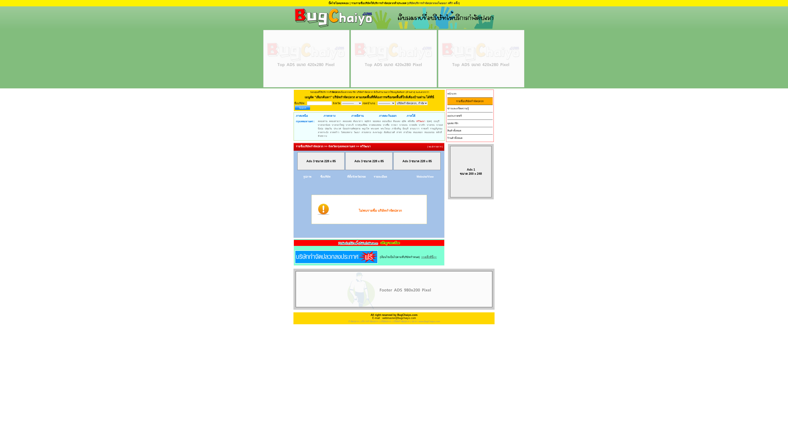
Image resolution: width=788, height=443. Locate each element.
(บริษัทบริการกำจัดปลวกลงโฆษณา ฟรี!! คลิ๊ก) (433, 3)
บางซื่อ (386, 125)
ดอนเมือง (387, 121)
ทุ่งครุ (429, 121)
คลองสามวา (335, 121)
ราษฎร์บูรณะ (436, 128)
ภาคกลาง (330, 115)
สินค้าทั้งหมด (454, 130)
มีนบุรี (405, 128)
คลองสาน (323, 121)
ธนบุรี (436, 121)
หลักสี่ (439, 132)
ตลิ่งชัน (411, 121)
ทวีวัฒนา (420, 121)
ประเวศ (337, 128)
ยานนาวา (414, 128)
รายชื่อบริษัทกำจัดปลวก (470, 101)
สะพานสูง (377, 132)
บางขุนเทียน (361, 125)
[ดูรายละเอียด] (369, 244)
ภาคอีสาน (357, 115)
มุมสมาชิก (452, 123)
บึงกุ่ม (320, 128)
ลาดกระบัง (323, 132)
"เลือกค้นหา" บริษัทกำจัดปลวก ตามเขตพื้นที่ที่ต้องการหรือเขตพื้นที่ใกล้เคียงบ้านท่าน (370, 97)
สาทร (399, 132)
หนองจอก (418, 132)
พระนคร (375, 128)
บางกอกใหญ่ (338, 125)
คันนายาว (358, 121)
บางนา (394, 125)
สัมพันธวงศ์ (389, 132)
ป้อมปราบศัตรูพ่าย (351, 128)
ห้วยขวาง (322, 136)
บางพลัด (413, 125)
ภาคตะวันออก (387, 115)
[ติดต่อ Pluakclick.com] (394, 308)
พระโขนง (385, 128)
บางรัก (422, 125)
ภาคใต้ (411, 115)
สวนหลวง (366, 132)
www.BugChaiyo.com (429, 321)
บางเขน (431, 125)
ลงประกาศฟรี (454, 115)
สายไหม (407, 132)
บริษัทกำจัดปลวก (401, 321)
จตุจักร (367, 121)
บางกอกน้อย (324, 125)
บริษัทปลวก (385, 321)
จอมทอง (377, 121)
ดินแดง (396, 121)
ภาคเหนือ (302, 115)
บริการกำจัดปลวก (369, 321)
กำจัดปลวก (353, 321)
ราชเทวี (424, 128)
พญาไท (365, 128)
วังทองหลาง (346, 132)
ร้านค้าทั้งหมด (455, 138)
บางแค (439, 125)
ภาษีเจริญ (396, 128)
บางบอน (403, 125)
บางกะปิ (350, 125)
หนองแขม (429, 132)
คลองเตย (347, 121)
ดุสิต (404, 121)
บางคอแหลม (375, 125)
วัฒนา (357, 132)
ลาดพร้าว (334, 132)
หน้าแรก (451, 93)
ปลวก (414, 321)
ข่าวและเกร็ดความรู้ (458, 108)
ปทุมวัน (328, 128)
